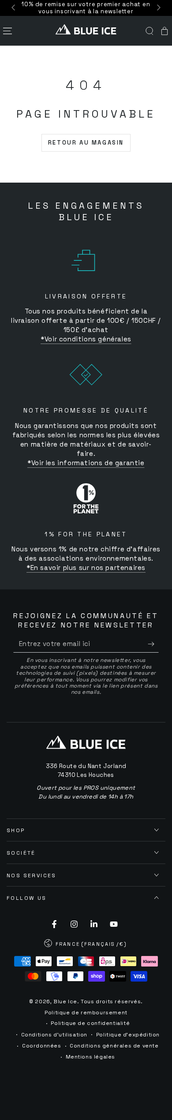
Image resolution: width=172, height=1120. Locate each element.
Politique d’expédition (128, 1034)
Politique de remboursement (86, 1012)
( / (86, 944)
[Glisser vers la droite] (157, 8)
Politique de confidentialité (90, 1023)
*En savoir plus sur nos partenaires (86, 567)
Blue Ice (65, 1001)
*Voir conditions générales (86, 339)
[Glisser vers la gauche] (14, 8)
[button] (149, 30)
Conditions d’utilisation (54, 1034)
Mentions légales (91, 1056)
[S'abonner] (153, 644)
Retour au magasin (86, 142)
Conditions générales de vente (114, 1045)
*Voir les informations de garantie (85, 463)
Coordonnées (41, 1045)
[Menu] (7, 30)
